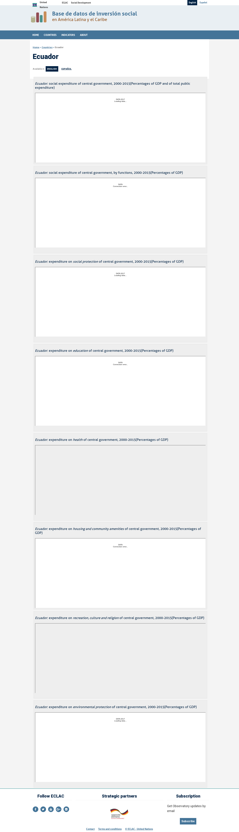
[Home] (40, 18)
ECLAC (65, 3)
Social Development (81, 3)
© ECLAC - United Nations (139, 829)
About (84, 35)
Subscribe (188, 821)
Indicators (68, 35)
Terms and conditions (110, 829)
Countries (50, 35)
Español (203, 2)
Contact (90, 829)
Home (35, 35)
